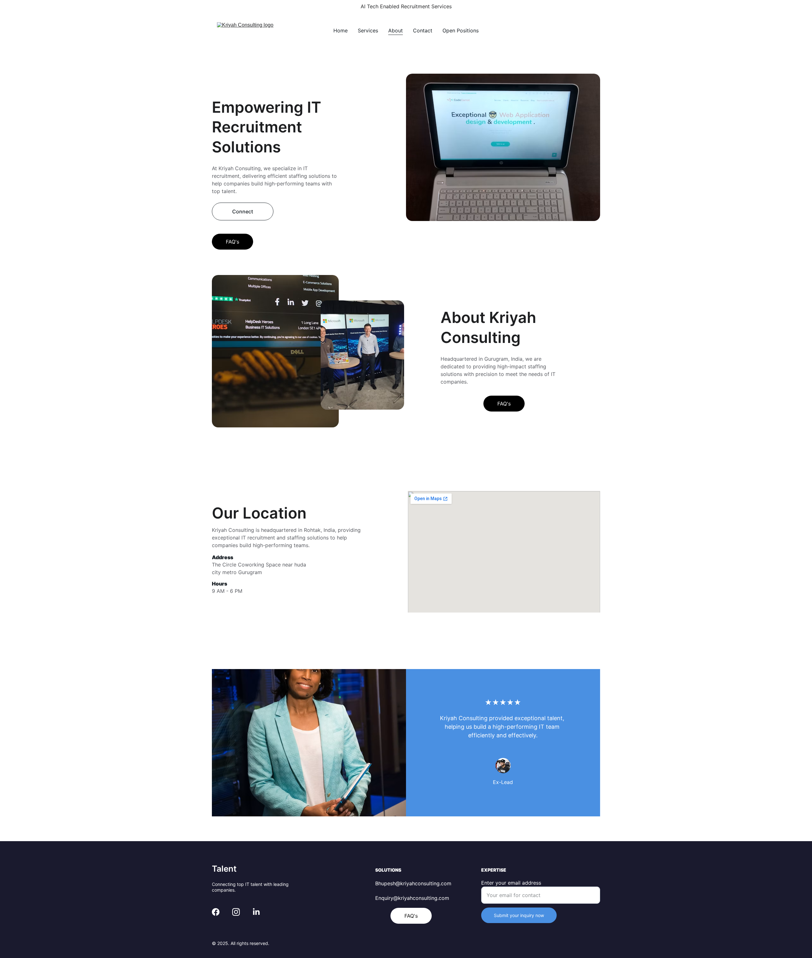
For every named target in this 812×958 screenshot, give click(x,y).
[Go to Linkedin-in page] (256, 912)
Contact (422, 30)
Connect (242, 211)
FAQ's (232, 241)
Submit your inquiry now (519, 915)
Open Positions (460, 30)
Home (340, 30)
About (395, 30)
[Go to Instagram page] (236, 912)
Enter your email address (511, 883)
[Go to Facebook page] (215, 912)
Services (368, 30)
